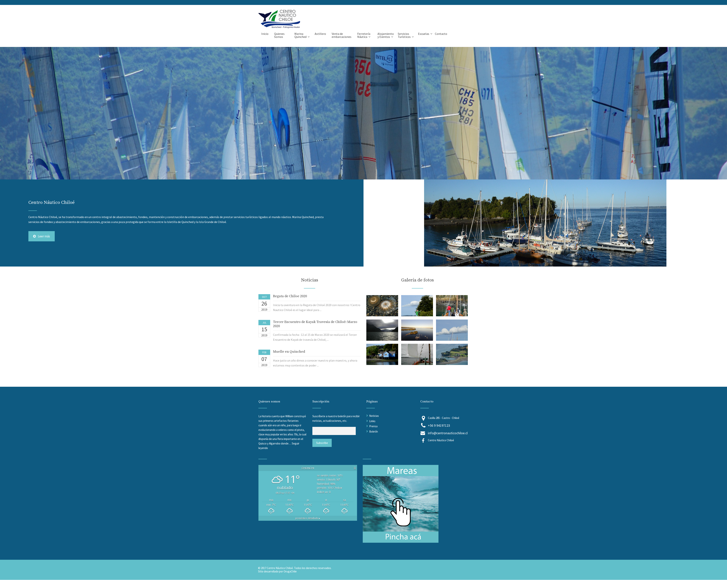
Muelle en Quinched (289, 351)
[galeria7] (382, 364)
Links (372, 421)
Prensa (373, 426)
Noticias (374, 416)
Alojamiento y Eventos (386, 35)
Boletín (373, 431)
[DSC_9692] (452, 364)
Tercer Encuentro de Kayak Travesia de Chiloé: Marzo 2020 (315, 324)
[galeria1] (382, 315)
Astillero (320, 34)
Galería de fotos (417, 280)
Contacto (441, 34)
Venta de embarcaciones (341, 35)
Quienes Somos (279, 35)
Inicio (264, 34)
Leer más (44, 236)
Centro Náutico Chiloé (441, 440)
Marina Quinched (300, 35)
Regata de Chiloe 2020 (290, 296)
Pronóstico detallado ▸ (307, 518)
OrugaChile (290, 571)
